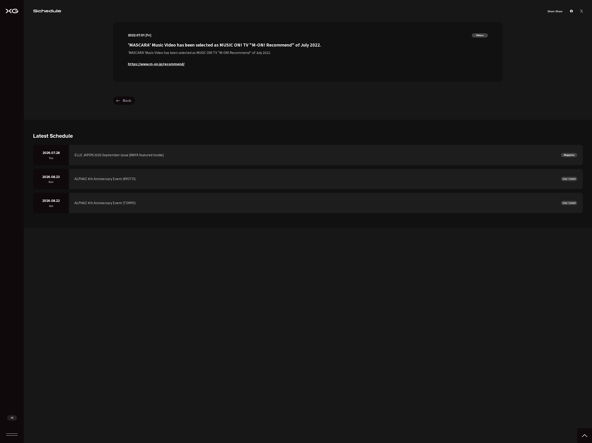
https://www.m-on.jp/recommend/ (156, 64)
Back (127, 100)
